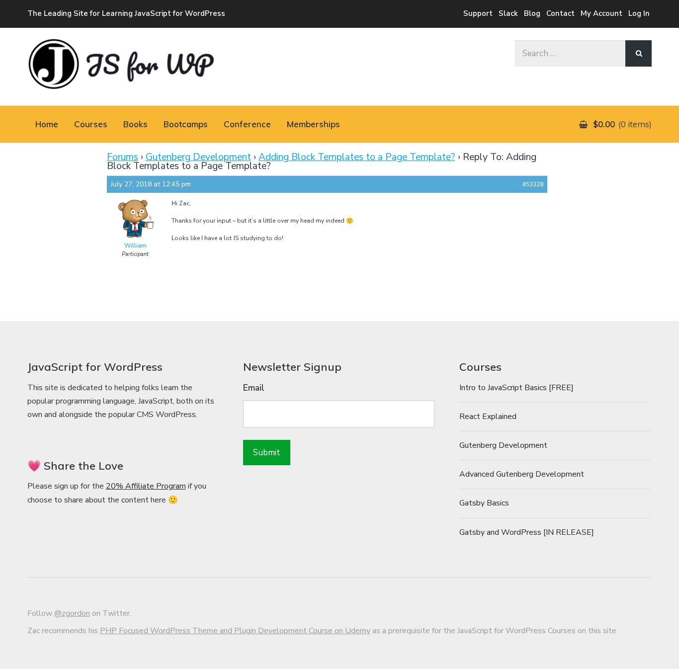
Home (46, 124)
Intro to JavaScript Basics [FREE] (516, 387)
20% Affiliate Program (146, 486)
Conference (247, 124)
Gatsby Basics (484, 503)
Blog (532, 13)
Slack (508, 13)
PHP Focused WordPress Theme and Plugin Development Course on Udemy (235, 630)
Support (478, 13)
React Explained (487, 416)
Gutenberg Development (198, 157)
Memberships (313, 124)
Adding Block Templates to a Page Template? (356, 157)
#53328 (532, 184)
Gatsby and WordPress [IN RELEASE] (526, 532)
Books (135, 124)
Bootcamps (186, 124)
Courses (90, 124)
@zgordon (72, 613)
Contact (560, 13)
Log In (639, 13)
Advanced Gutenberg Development (521, 474)
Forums (122, 157)
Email (253, 388)
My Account (601, 13)
